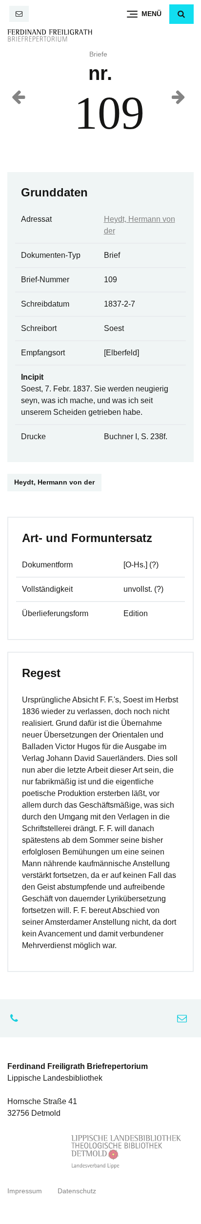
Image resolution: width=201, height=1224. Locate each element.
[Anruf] (16, 1018)
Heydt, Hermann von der (54, 482)
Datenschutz (77, 1191)
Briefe (98, 54)
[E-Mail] (19, 14)
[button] (181, 14)
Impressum (24, 1191)
